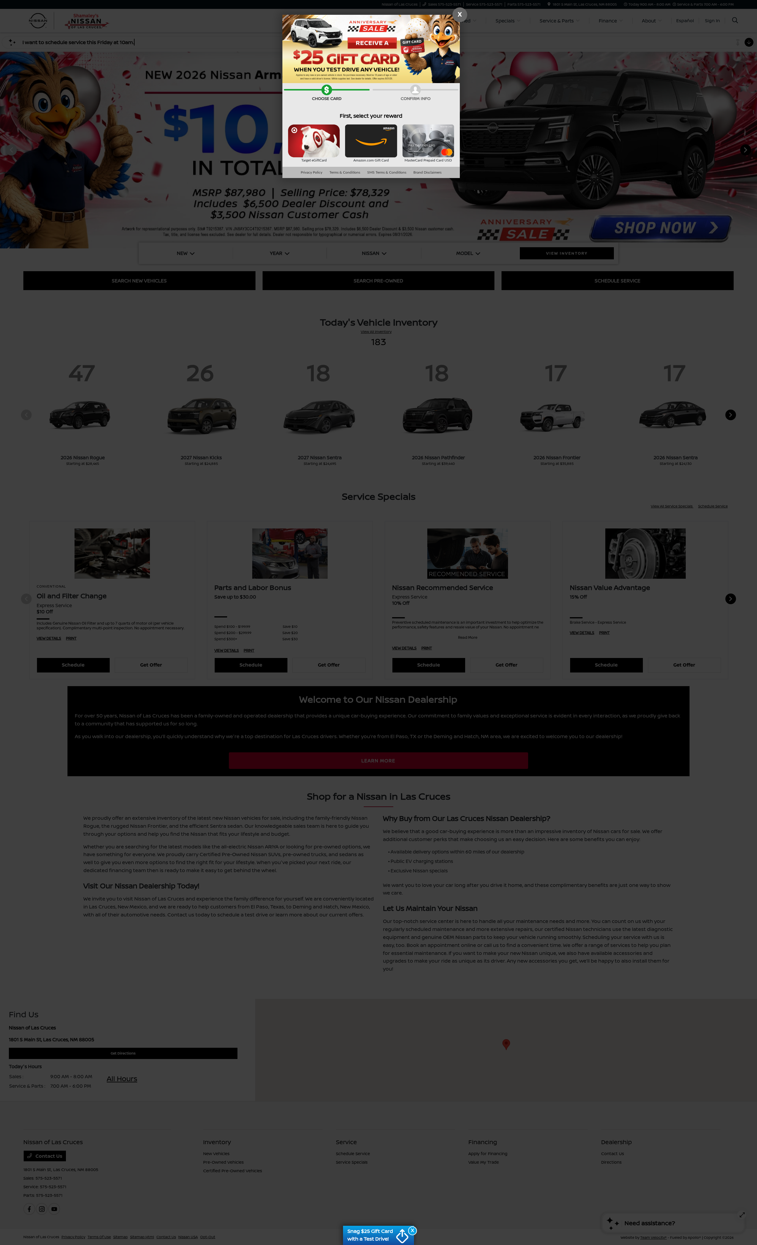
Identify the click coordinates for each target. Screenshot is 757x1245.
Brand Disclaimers (427, 172)
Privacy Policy (311, 172)
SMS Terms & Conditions (386, 172)
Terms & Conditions (344, 172)
